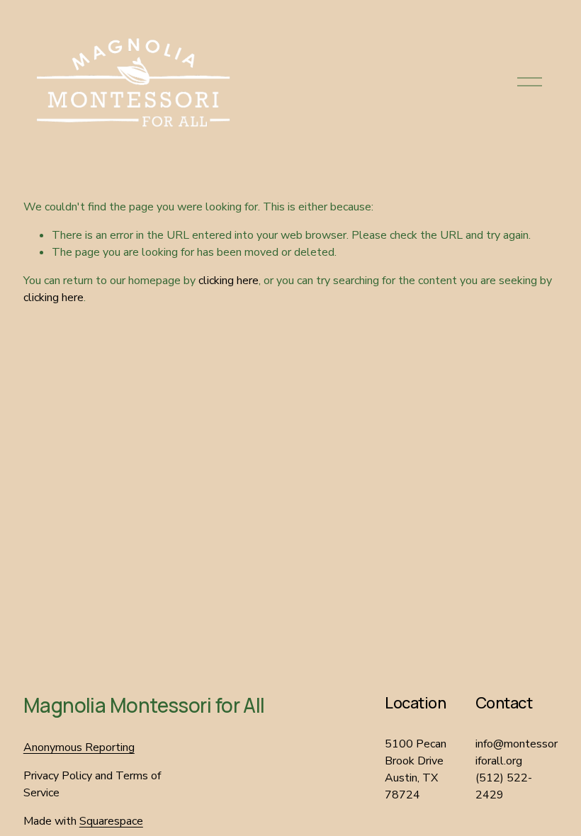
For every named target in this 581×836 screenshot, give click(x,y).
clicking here (228, 280)
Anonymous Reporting (79, 747)
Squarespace (111, 821)
